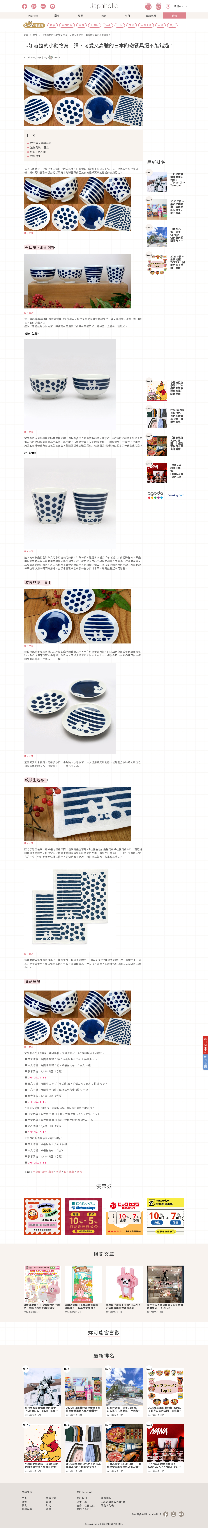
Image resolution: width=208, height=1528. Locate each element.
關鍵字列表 (107, 1505)
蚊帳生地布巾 (38, 152)
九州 (119, 25)
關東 (81, 25)
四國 (131, 25)
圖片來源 (28, 233)
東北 (172, 25)
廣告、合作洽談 (86, 1505)
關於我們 (82, 1498)
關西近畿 (67, 25)
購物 (174, 15)
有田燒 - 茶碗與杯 (40, 143)
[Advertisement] (167, 110)
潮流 (57, 15)
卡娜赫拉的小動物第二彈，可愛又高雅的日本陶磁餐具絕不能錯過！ (76, 34)
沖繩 (107, 25)
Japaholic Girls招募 (113, 1502)
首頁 (26, 34)
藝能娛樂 (151, 15)
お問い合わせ (84, 1509)
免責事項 (106, 1498)
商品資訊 (35, 156)
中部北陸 (146, 25)
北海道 (95, 25)
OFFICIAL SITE (37, 1077)
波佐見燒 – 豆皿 (39, 147)
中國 (160, 25)
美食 (104, 15)
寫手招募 (82, 1502)
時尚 (127, 15)
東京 (52, 25)
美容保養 (33, 15)
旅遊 (80, 15)
